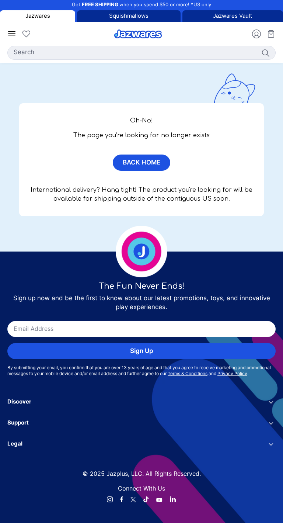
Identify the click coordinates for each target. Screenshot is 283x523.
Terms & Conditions (187, 374)
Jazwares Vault (232, 16)
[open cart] (268, 34)
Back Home (141, 163)
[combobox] (141, 53)
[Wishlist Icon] (26, 34)
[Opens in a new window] (110, 499)
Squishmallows (129, 16)
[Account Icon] (253, 34)
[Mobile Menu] (11, 34)
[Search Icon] (265, 52)
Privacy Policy (232, 374)
